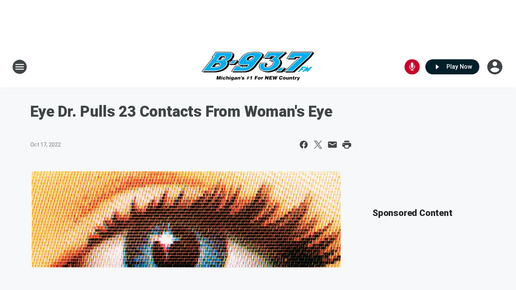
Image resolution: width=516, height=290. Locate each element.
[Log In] (495, 66)
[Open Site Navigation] (19, 66)
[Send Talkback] (412, 66)
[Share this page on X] (318, 144)
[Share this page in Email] (332, 144)
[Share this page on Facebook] (303, 144)
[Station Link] (258, 67)
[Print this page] (346, 144)
